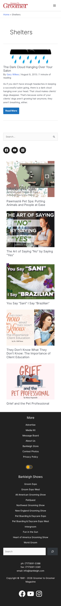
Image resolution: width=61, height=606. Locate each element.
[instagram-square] (23, 150)
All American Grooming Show (30, 494)
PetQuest (30, 500)
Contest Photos (30, 451)
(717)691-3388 (32, 563)
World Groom (30, 542)
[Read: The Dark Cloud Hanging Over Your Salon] (30, 57)
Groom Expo (30, 484)
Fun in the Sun (30, 532)
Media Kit (30, 430)
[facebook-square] (7, 150)
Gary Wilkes (13, 74)
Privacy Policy (30, 456)
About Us (30, 440)
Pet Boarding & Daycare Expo (30, 516)
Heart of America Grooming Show (30, 537)
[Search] (52, 551)
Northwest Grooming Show (30, 505)
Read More (11, 111)
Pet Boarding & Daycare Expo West (30, 521)
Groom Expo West (30, 489)
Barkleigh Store (31, 446)
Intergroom (30, 526)
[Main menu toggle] (54, 5)
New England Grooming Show (30, 510)
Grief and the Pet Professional (28, 403)
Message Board (30, 435)
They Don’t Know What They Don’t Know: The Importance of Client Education (29, 353)
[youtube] (15, 150)
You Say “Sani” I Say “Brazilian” (28, 303)
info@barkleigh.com (34, 570)
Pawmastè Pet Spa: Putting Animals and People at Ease (26, 203)
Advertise (30, 424)
